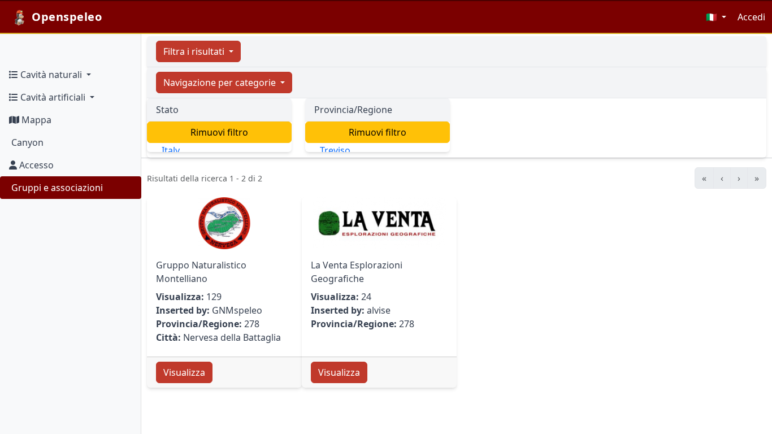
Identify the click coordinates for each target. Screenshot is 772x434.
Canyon (26, 142)
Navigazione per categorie (220, 82)
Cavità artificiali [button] (53, 97)
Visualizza (184, 372)
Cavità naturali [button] (51, 74)
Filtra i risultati (195, 51)
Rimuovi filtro (219, 132)
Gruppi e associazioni (56, 187)
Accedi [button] (751, 17)
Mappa (35, 120)
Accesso (35, 165)
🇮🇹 (712, 17)
